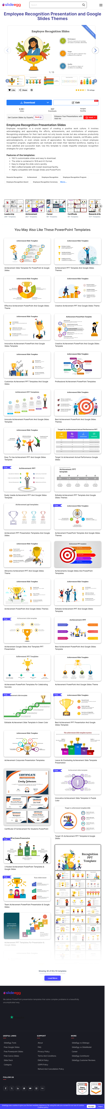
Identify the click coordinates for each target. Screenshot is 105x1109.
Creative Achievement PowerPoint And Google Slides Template (77, 344)
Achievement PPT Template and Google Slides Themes (74, 269)
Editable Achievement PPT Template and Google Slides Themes (75, 496)
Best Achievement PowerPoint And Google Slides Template (75, 647)
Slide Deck (8, 1060)
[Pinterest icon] (31, 90)
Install (91, 117)
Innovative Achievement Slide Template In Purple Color (75, 799)
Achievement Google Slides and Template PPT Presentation (23, 647)
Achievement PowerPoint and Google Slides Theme (76, 684)
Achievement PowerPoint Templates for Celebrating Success (26, 685)
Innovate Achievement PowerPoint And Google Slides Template (26, 420)
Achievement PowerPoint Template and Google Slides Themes (77, 534)
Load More (52, 978)
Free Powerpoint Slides (13, 1051)
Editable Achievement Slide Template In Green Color (26, 722)
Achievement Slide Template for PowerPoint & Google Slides (26, 269)
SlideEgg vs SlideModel (81, 1047)
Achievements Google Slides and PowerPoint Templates (74, 572)
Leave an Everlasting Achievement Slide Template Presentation (76, 761)
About (40, 1043)
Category (8, 1064)
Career (74, 1051)
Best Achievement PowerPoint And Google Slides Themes (75, 420)
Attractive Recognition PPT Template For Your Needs (77, 963)
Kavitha (83, 111)
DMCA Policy (43, 1060)
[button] (95, 50)
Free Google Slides (11, 1047)
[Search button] (84, 5)
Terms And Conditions (47, 1056)
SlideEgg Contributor (80, 1056)
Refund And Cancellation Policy (51, 1069)
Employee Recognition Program (74, 177)
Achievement (32, 177)
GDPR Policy (43, 1064)
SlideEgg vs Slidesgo (80, 1043)
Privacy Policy (44, 1051)
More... (63, 182)
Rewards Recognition (14, 177)
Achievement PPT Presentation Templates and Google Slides (27, 534)
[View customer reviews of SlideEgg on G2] (96, 1088)
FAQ (39, 1047)
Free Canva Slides (11, 1056)
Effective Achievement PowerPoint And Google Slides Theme (26, 307)
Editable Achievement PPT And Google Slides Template (74, 610)
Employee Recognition (50, 177)
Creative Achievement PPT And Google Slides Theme (77, 306)
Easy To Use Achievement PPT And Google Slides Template (25, 458)
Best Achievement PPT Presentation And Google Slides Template (75, 723)
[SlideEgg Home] (52, 993)
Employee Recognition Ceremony (45, 182)
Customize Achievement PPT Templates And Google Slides (26, 382)
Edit (86, 102)
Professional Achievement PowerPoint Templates (75, 381)
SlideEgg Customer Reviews (83, 1060)
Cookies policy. (43, 1107)
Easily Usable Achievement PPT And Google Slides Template (25, 496)
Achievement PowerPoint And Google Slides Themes (26, 609)
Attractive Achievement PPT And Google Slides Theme (24, 572)
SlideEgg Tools (10, 1043)
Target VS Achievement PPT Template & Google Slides (75, 837)
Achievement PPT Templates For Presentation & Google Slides (24, 943)
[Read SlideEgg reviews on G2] (82, 1088)
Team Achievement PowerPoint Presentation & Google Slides (27, 905)
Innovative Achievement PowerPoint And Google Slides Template (24, 344)
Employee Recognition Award (17, 182)
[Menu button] (101, 5)
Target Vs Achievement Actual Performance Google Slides (76, 458)
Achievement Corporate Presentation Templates (24, 760)
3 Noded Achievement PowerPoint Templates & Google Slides (24, 868)
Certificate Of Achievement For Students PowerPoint (26, 829)
